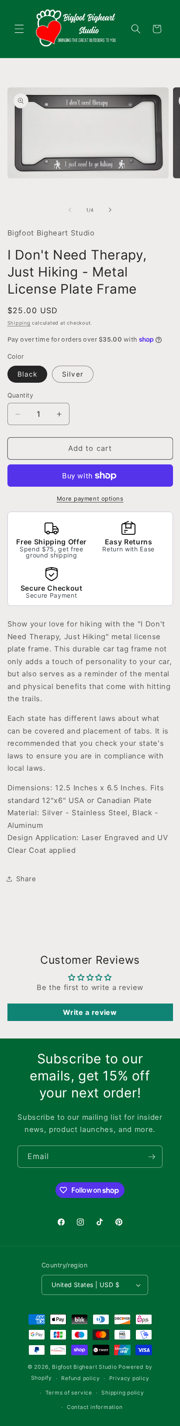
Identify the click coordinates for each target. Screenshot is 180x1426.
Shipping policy (122, 1392)
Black (27, 374)
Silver (72, 374)
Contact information (95, 1407)
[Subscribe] (151, 1157)
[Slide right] (110, 210)
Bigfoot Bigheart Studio (84, 1367)
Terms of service (68, 1392)
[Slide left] (70, 210)
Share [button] (26, 879)
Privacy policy (129, 1378)
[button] (19, 28)
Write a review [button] (90, 1012)
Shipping (19, 323)
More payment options (90, 498)
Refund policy (80, 1378)
